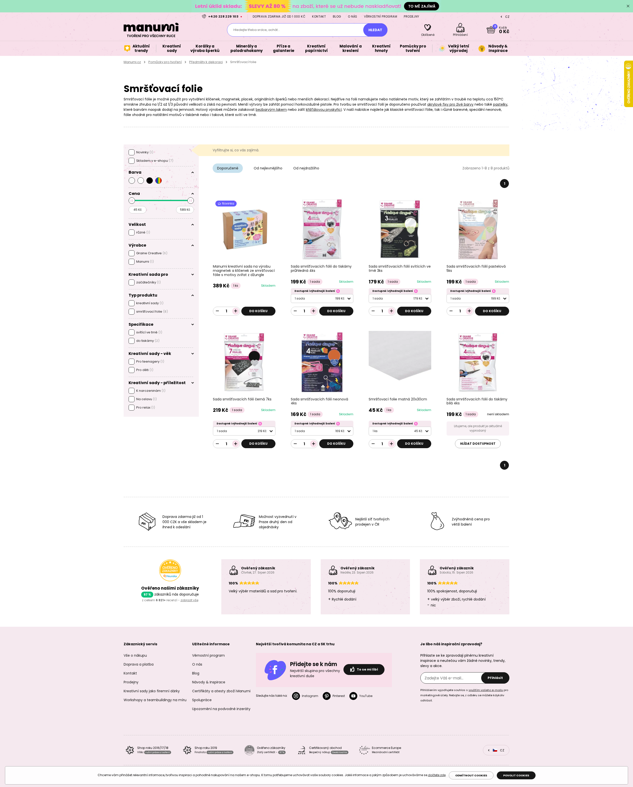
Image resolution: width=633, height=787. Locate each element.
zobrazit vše (189, 600)
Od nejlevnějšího (268, 168)
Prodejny (411, 16)
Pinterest (339, 696)
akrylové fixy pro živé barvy (450, 104)
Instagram (310, 696)
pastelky (500, 104)
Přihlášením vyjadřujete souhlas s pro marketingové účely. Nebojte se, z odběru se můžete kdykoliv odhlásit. (464, 695)
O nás (352, 16)
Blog (337, 16)
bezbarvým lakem (271, 109)
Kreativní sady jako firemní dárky (152, 691)
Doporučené (227, 168)
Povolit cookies (516, 775)
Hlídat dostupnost (478, 443)
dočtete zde (437, 775)
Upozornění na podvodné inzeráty (221, 708)
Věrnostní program (380, 16)
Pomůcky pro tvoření (165, 62)
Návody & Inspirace (208, 682)
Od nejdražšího (306, 168)
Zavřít (628, 6)
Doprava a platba (139, 664)
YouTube (365, 696)
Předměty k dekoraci (206, 62)
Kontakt (319, 16)
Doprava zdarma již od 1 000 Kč (279, 16)
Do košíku (258, 311)
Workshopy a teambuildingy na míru (155, 699)
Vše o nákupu (135, 655)
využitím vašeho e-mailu (486, 690)
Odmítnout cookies (471, 775)
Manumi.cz (132, 62)
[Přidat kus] (235, 311)
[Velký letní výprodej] (316, 6)
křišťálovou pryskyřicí (324, 109)
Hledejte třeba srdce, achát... (256, 29)
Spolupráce (202, 699)
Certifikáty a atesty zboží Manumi (221, 691)
